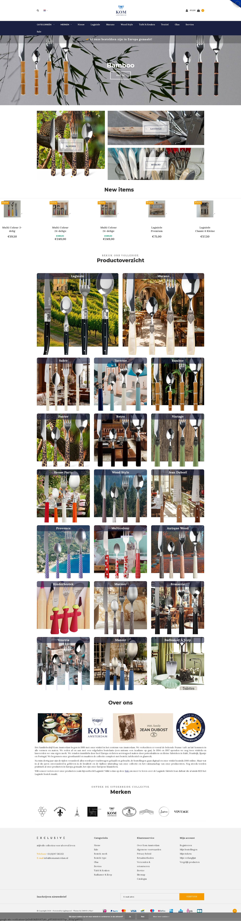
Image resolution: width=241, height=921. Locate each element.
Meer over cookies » (161, 917)
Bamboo (71, 146)
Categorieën (44, 24)
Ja (130, 917)
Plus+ (91, 911)
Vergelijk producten (190, 862)
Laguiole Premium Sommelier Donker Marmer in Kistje (108, 229)
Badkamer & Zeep (103, 874)
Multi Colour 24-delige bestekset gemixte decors (12, 229)
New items (119, 189)
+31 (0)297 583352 (55, 854)
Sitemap (141, 874)
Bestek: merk (100, 853)
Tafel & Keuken (147, 24)
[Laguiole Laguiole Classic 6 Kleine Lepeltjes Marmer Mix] (157, 208)
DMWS (84, 911)
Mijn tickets (185, 853)
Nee (142, 917)
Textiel (165, 24)
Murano (110, 24)
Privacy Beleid (144, 853)
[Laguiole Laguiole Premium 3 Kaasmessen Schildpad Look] (205, 208)
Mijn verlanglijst (188, 858)
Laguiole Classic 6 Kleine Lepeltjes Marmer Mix (157, 229)
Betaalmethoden (145, 858)
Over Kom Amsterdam (148, 845)
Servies (190, 24)
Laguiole (95, 24)
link (127, 771)
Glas (177, 24)
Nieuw (81, 24)
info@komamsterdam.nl (56, 858)
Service (140, 870)
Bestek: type (100, 858)
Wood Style (127, 24)
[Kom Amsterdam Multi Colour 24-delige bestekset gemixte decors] (12, 208)
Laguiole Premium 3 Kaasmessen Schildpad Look (205, 229)
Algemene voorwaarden (149, 849)
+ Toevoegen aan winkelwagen (14, 245)
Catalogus (142, 879)
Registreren (186, 845)
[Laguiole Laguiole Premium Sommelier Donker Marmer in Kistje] (108, 208)
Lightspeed (67, 911)
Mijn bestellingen (188, 849)
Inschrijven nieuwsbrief (51, 896)
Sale (39, 31)
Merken (65, 24)
